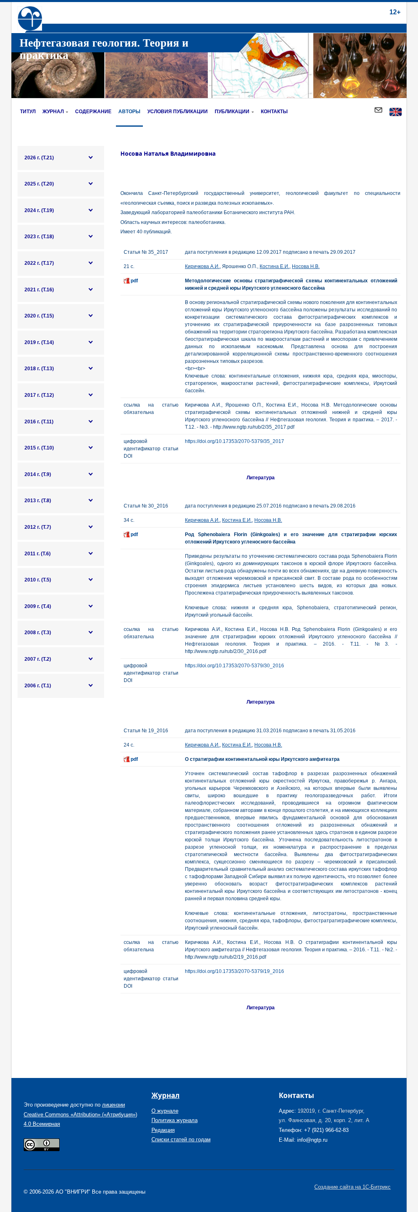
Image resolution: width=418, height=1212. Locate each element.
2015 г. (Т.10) (39, 448)
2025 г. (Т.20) (39, 184)
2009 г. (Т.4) (37, 606)
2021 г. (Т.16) (39, 290)
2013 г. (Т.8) (37, 500)
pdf (134, 281)
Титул (28, 111)
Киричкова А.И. (202, 266)
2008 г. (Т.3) (37, 632)
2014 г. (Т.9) (37, 474)
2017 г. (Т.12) (39, 395)
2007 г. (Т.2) (37, 659)
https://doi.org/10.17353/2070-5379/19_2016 (234, 971)
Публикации (232, 111)
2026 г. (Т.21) (39, 158)
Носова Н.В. (306, 266)
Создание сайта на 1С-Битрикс (352, 1187)
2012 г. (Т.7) (37, 527)
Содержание (93, 111)
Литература (261, 478)
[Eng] (396, 112)
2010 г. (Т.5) (37, 580)
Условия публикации (177, 111)
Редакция (163, 1130)
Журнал (53, 111)
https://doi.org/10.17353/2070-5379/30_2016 (234, 666)
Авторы (129, 111)
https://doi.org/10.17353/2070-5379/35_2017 (234, 441)
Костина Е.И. (274, 266)
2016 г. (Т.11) (38, 422)
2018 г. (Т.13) (39, 368)
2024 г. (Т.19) (39, 210)
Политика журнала (174, 1120)
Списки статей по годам (181, 1139)
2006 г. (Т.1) (37, 686)
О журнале (164, 1111)
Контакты (274, 111)
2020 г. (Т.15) (39, 316)
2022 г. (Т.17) (39, 263)
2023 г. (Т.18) (39, 236)
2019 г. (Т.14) (39, 342)
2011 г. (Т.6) (37, 554)
